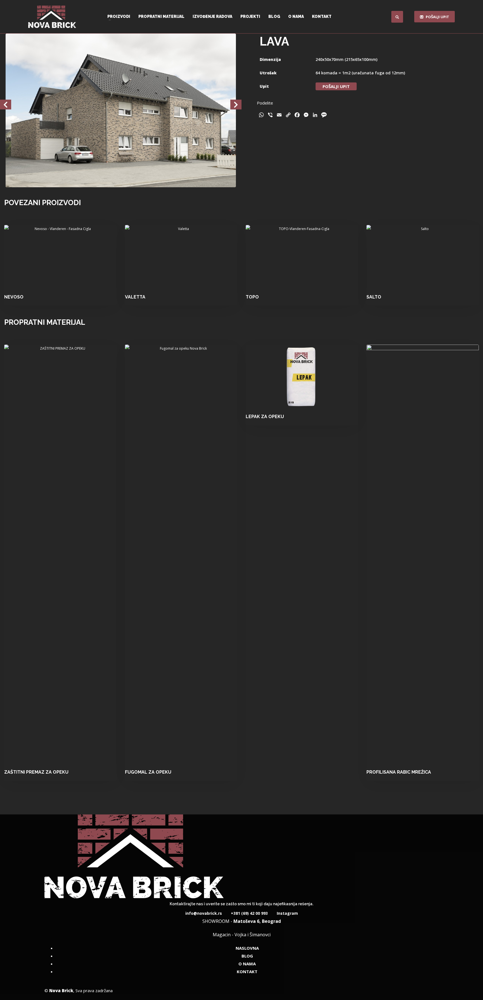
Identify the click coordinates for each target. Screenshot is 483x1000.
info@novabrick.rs (203, 913)
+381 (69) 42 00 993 (249, 913)
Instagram (287, 913)
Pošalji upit (336, 86)
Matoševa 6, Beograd (257, 921)
